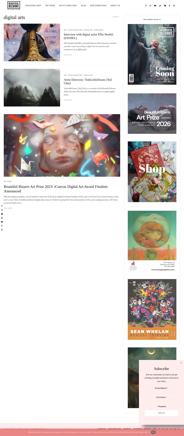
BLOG (83, 6)
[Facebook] (146, 5)
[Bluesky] (165, 5)
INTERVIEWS (98, 30)
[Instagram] (150, 5)
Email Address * (161, 388)
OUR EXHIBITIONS (98, 6)
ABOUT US (115, 6)
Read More (68, 55)
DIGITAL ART (88, 30)
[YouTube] (155, 5)
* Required (161, 406)
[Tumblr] (169, 5)
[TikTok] (160, 5)
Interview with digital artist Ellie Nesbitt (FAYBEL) (88, 36)
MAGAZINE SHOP (33, 6)
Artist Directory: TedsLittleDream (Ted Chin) (88, 81)
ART (65, 30)
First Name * (161, 397)
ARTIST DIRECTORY (68, 6)
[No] (181, 432)
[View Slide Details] (152, 113)
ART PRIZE (50, 6)
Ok (153, 432)
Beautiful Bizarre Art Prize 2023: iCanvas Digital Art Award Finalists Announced (56, 188)
